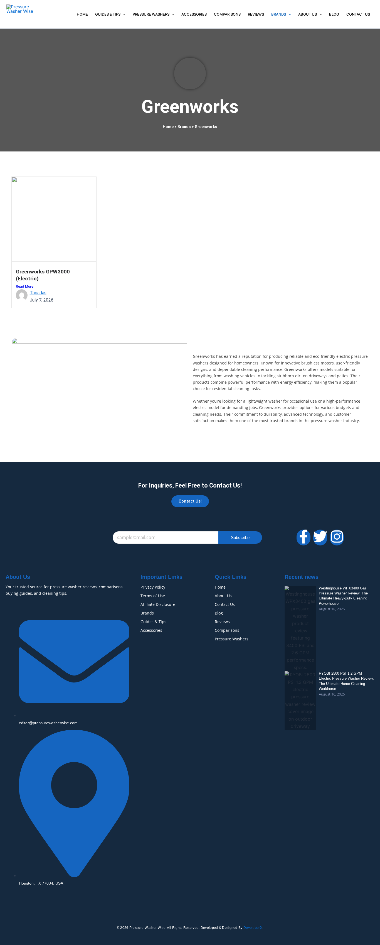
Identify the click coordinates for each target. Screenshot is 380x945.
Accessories (194, 14)
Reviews (256, 14)
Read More (24, 286)
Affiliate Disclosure (157, 604)
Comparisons (227, 14)
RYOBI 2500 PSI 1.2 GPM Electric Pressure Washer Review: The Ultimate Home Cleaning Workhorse (346, 681)
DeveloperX (252, 928)
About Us (307, 14)
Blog (334, 14)
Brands (278, 14)
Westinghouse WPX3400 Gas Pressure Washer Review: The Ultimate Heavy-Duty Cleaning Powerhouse (343, 596)
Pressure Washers (151, 14)
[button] (122, 14)
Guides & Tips (107, 14)
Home (82, 14)
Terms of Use (152, 595)
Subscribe (240, 537)
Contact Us (358, 14)
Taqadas (38, 292)
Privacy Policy (152, 587)
